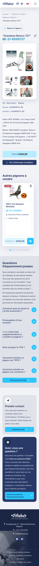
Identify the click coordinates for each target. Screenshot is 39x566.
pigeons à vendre (19, 14)
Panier (21, 3)
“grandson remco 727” (11, 21)
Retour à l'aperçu (14, 28)
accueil (5, 14)
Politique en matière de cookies (20, 562)
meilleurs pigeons (9, 17)
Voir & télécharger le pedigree (21, 162)
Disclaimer (20, 559)
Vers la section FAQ (18, 380)
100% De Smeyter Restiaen (18, 214)
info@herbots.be (21, 534)
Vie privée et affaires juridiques (19, 552)
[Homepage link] (9, 3)
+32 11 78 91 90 (22, 530)
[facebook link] (17, 539)
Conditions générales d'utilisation (20, 555)
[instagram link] (22, 539)
